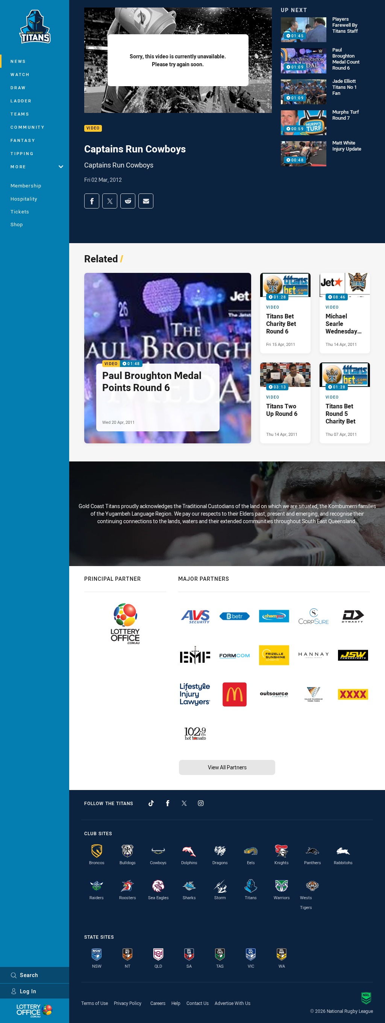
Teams (20, 114)
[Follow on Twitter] (184, 803)
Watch (20, 74)
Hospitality (24, 198)
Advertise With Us (232, 1003)
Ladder (21, 101)
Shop (17, 224)
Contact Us (197, 1003)
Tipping (22, 153)
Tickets (20, 211)
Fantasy (23, 140)
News (18, 61)
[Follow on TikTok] (151, 803)
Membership (26, 185)
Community (28, 127)
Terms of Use (94, 1003)
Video (93, 128)
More (18, 166)
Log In (28, 991)
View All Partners (227, 767)
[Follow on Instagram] (201, 803)
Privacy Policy (127, 1003)
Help (175, 1003)
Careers (157, 1003)
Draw (18, 87)
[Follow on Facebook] (168, 803)
